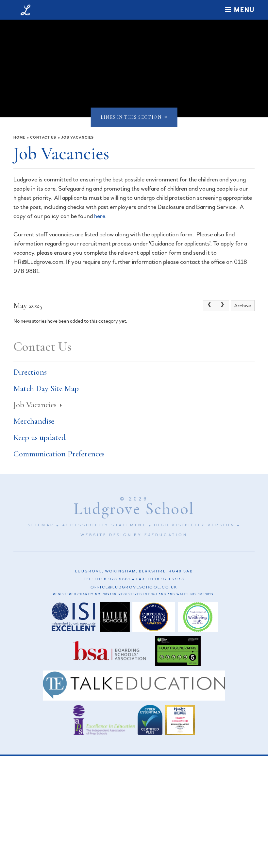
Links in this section (131, 117)
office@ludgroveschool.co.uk (134, 587)
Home (19, 137)
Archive (242, 305)
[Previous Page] (209, 305)
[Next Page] (222, 305)
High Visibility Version (194, 525)
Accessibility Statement (104, 525)
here (99, 216)
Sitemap (41, 525)
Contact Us (43, 137)
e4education (166, 535)
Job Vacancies (77, 137)
